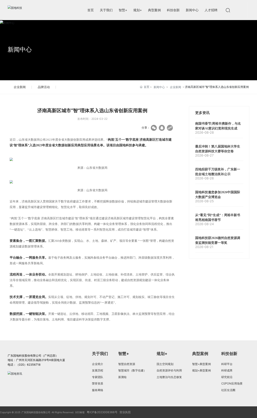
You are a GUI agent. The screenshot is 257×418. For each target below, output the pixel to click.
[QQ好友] (162, 128)
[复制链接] (170, 128)
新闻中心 (20, 49)
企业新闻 (20, 87)
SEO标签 (80, 412)
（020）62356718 (28, 364)
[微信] (154, 128)
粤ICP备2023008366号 (102, 412)
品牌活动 (44, 87)
